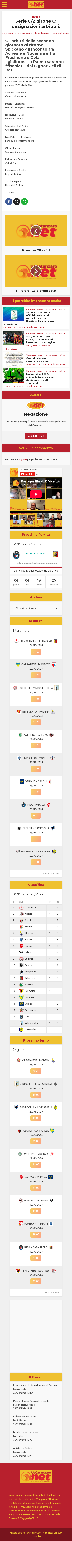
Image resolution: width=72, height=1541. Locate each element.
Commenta (22, 327)
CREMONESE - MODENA (36, 1060)
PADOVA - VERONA (36, 1177)
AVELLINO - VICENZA (35, 1154)
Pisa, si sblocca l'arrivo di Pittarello (31, 1400)
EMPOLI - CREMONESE (36, 758)
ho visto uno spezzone (25, 1432)
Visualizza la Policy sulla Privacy (26, 1532)
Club (21, 902)
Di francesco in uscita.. (25, 1416)
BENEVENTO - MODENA (35, 711)
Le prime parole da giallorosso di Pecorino (35, 1385)
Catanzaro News (34, 309)
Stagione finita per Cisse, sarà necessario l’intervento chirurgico (40, 339)
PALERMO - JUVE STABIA (36, 851)
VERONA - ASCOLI (36, 781)
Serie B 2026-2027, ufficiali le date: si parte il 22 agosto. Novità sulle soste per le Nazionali (28, 318)
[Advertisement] (36, 1336)
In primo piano (50, 309)
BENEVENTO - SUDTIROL (36, 1270)
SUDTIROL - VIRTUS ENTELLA (36, 688)
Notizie (36, 16)
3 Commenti (45, 345)
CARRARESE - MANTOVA (36, 664)
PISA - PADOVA (36, 804)
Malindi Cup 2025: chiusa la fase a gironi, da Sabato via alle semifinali (40, 378)
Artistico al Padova (23, 1448)
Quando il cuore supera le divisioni (37, 359)
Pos (14, 902)
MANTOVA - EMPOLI (36, 1223)
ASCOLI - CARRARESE (36, 1130)
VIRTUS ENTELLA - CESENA (36, 1083)
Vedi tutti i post (36, 436)
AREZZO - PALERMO (36, 1200)
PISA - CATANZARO (36, 553)
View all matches (51, 873)
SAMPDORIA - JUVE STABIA (36, 1107)
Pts (57, 902)
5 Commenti (25, 33)
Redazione (43, 33)
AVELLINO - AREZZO (36, 734)
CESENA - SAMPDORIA (36, 828)
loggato (23, 459)
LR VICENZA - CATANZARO (36, 641)
